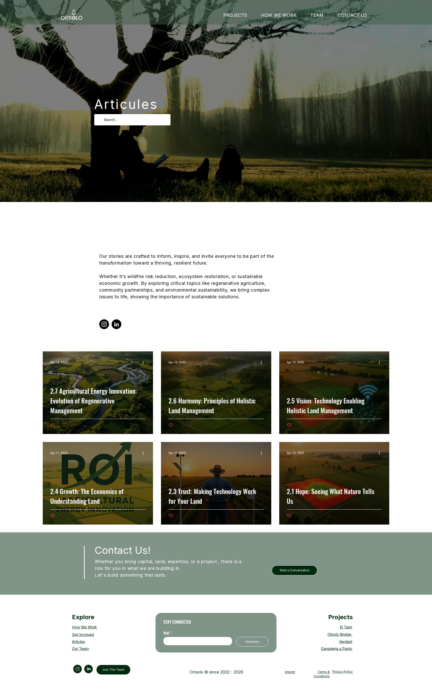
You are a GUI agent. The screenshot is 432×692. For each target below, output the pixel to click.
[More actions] (145, 362)
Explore (83, 617)
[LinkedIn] (116, 324)
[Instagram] (104, 324)
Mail (168, 633)
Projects (340, 617)
